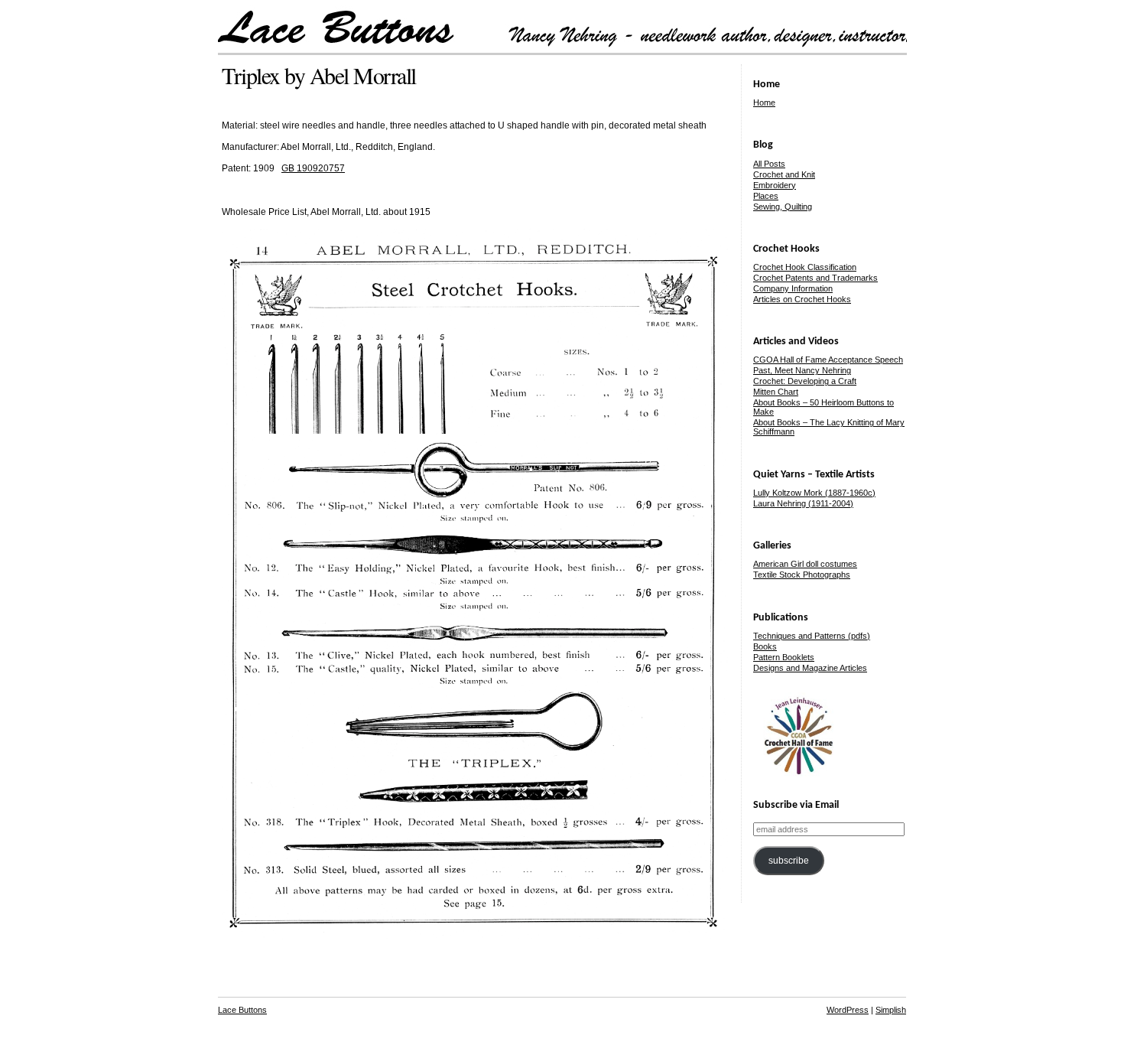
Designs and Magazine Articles (810, 667)
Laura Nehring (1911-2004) (803, 503)
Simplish (890, 1009)
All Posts (769, 163)
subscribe (788, 860)
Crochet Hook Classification (804, 267)
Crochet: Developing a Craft (804, 381)
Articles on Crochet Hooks (802, 299)
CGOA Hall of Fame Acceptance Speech (828, 359)
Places (765, 195)
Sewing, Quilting (782, 206)
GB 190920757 (313, 168)
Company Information (793, 288)
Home (764, 102)
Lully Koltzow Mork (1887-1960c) (814, 492)
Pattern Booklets (783, 657)
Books (765, 646)
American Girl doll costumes (805, 563)
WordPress (848, 1009)
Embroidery (774, 185)
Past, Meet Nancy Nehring (802, 370)
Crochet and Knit (784, 174)
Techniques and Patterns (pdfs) (811, 635)
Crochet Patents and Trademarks (815, 277)
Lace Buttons (242, 1009)
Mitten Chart (775, 391)
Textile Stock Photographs (801, 574)
